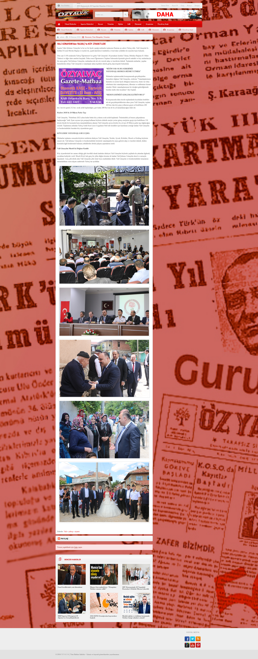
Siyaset (100, 24)
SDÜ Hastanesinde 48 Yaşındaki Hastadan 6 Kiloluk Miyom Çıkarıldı (135, 588)
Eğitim (120, 24)
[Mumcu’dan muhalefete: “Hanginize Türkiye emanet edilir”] (104, 584)
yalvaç (71, 531)
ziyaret (77, 531)
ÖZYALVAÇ (65, 654)
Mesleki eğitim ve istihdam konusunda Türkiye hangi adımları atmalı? (135, 617)
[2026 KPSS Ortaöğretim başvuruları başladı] (104, 613)
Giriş (182, 5)
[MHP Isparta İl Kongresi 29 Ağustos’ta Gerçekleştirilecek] (72, 613)
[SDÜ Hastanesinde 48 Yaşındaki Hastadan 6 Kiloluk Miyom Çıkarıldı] (136, 584)
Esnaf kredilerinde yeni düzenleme (70, 587)
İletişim (197, 5)
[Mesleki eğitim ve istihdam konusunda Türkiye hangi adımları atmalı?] (136, 613)
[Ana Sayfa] (59, 24)
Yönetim (111, 24)
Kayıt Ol (175, 5)
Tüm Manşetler (97, 37)
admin (62, 37)
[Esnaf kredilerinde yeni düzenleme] (72, 584)
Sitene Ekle (165, 5)
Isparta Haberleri (87, 24)
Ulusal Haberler (70, 24)
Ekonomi (138, 24)
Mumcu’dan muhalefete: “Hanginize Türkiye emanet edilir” (103, 588)
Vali (65, 531)
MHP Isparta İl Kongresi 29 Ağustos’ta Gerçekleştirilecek (96, 6)
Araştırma (149, 24)
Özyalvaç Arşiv (163, 24)
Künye (189, 5)
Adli (128, 24)
